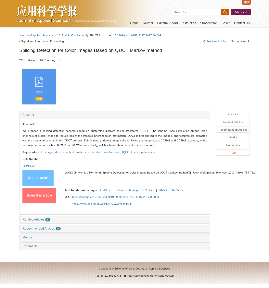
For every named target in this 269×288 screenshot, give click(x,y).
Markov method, (65, 152)
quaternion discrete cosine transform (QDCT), (105, 152)
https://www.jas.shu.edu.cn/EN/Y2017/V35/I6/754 (102, 203)
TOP (233, 152)
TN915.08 (28, 165)
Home (134, 23)
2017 (60, 35)
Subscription (209, 23)
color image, (46, 152)
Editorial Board (167, 23)
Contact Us (242, 23)
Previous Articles (217, 41)
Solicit (226, 23)
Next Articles (239, 41)
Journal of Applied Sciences (36, 35)
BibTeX (163, 190)
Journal (148, 23)
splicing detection (144, 152)
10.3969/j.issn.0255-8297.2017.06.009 (137, 35)
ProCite (149, 190)
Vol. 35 (69, 35)
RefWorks (178, 190)
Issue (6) (82, 35)
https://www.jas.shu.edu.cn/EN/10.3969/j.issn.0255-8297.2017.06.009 (115, 196)
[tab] (114, 115)
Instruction (189, 23)
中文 (247, 2)
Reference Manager (127, 190)
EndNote (105, 190)
